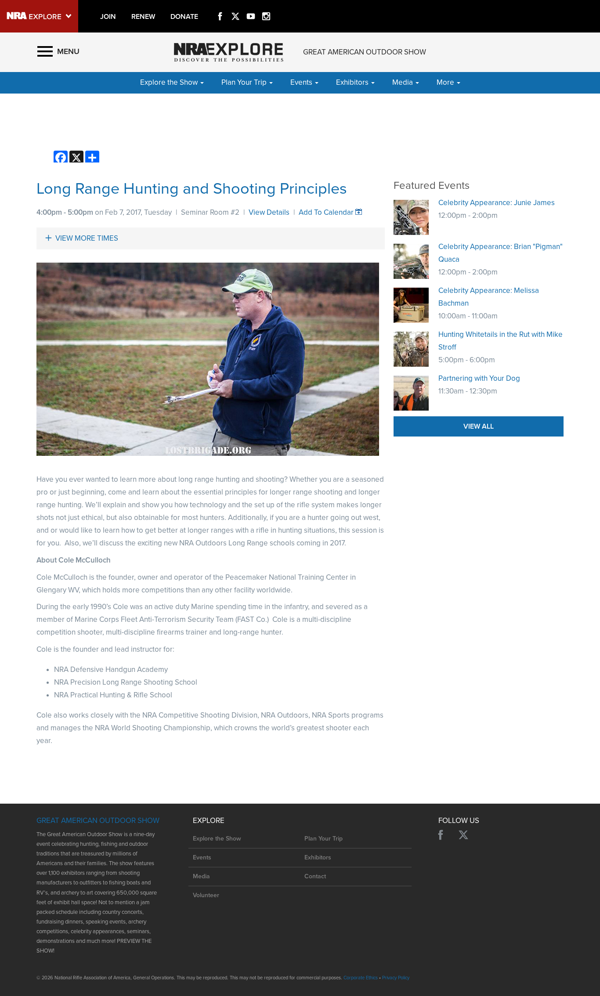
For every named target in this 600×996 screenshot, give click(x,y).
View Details (269, 212)
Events (202, 857)
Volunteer (206, 895)
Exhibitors (317, 857)
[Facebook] (220, 6)
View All (478, 426)
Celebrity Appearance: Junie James (496, 202)
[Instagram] (266, 6)
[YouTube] (250, 6)
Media (201, 876)
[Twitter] (235, 6)
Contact (315, 876)
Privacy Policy (395, 978)
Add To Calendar (326, 212)
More (446, 82)
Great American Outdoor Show (364, 52)
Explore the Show (217, 838)
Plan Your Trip (323, 838)
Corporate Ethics (360, 978)
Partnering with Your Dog (479, 378)
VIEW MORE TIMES (86, 238)
